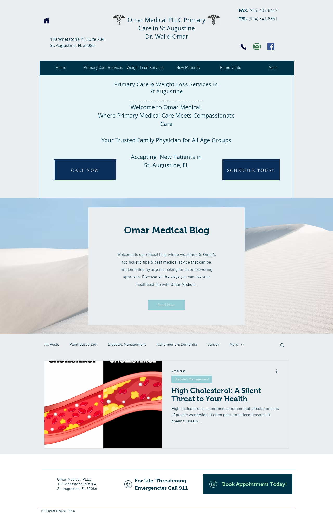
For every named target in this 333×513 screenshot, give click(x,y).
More (234, 344)
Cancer (213, 344)
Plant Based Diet (83, 344)
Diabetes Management (127, 344)
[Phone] (243, 46)
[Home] (46, 20)
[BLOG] (257, 46)
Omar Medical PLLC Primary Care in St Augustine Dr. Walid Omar (166, 28)
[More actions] (278, 371)
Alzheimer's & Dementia (176, 344)
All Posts (51, 344)
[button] (282, 345)
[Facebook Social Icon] (270, 46)
